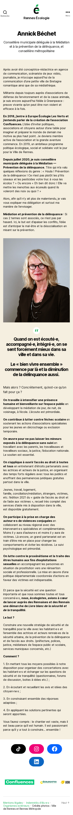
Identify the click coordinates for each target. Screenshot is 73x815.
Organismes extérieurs (16, 805)
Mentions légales (13, 802)
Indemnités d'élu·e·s (37, 802)
